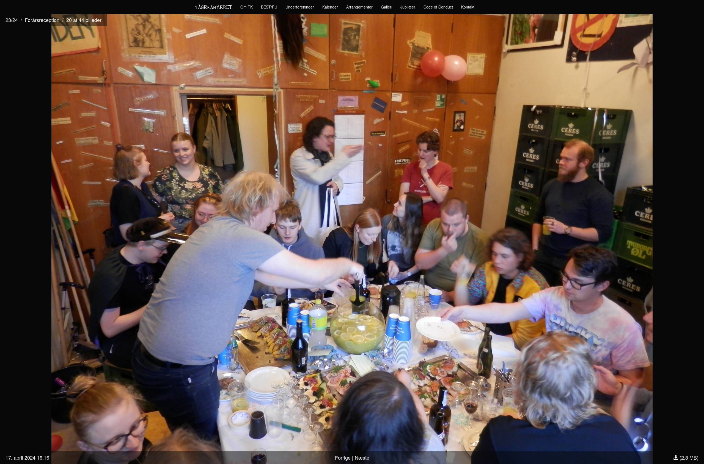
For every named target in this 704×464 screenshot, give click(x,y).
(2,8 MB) (688, 457)
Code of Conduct (438, 7)
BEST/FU (269, 7)
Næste (362, 457)
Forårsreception (42, 19)
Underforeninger (299, 7)
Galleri (386, 7)
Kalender (330, 7)
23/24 (12, 19)
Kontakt (467, 7)
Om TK (246, 7)
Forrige (343, 457)
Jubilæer (407, 7)
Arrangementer (359, 7)
